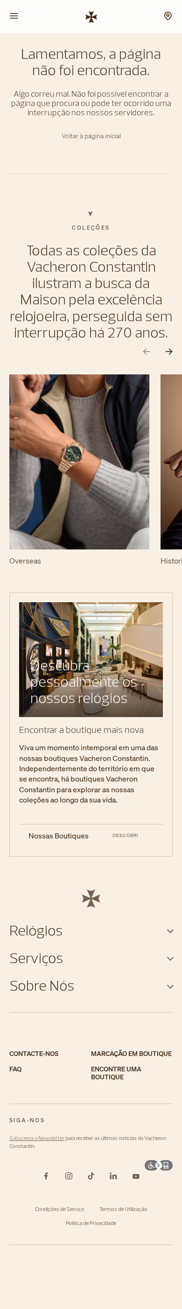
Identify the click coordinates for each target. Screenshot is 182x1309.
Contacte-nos (33, 1054)
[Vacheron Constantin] (91, 16)
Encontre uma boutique (116, 1073)
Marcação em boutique (131, 1054)
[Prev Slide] (146, 352)
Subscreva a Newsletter (36, 1137)
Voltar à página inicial (91, 136)
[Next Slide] (169, 352)
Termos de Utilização (123, 1209)
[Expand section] (170, 930)
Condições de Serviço (59, 1209)
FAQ (15, 1069)
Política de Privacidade (91, 1223)
